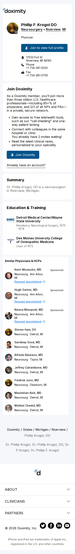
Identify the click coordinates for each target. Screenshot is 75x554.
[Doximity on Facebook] (51, 526)
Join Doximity (25, 155)
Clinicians (15, 501)
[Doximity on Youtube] (67, 526)
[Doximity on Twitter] (43, 526)
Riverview (53, 29)
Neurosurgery (31, 29)
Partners (14, 513)
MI (64, 29)
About (11, 489)
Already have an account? (26, 165)
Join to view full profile (46, 48)
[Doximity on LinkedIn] (59, 526)
